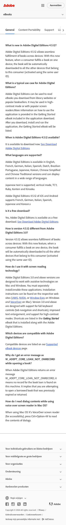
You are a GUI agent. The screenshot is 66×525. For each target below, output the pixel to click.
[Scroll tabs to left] (2, 30)
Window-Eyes (37, 297)
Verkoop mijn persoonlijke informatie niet (22, 519)
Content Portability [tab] (29, 29)
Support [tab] (49, 29)
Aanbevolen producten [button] (17, 486)
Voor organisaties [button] (14, 463)
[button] (43, 5)
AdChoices (49, 519)
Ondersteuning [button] (12, 471)
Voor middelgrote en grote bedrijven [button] (23, 456)
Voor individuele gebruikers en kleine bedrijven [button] (29, 448)
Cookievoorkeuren (33, 514)
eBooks (7, 14)
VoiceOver (15, 302)
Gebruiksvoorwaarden (14, 514)
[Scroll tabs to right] (63, 30)
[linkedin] (25, 504)
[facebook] (7, 504)
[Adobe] (9, 5)
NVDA (22, 297)
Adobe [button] (8, 479)
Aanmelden (56, 5)
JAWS (15, 297)
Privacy (42, 510)
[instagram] (13, 504)
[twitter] (19, 504)
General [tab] (9, 29)
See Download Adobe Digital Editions (37, 221)
